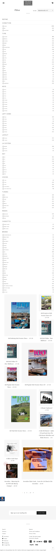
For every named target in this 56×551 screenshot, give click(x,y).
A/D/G (5, 165)
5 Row (5, 49)
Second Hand (6, 30)
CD (4, 81)
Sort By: (35, 10)
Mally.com (5, 264)
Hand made (6, 213)
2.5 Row (5, 57)
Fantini (5, 245)
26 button (5, 106)
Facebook (6, 536)
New (4, 28)
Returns (31, 529)
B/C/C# (5, 169)
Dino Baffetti (6, 241)
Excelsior (5, 243)
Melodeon (5, 38)
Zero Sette (5, 292)
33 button (5, 108)
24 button (5, 110)
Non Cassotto (6, 228)
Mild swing (6, 197)
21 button (5, 102)
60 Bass (5, 121)
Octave (5, 207)
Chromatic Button (7, 47)
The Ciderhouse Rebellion (8, 285)
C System (5, 140)
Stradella (5, 146)
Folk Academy (6, 249)
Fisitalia (5, 247)
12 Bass (5, 119)
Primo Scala (6, 275)
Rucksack (5, 53)
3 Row (5, 55)
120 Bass (5, 131)
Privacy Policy (32, 533)
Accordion (5, 36)
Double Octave (6, 205)
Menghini (5, 266)
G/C (4, 159)
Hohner (5, 260)
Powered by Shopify (33, 538)
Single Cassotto (6, 226)
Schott (5, 281)
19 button (5, 100)
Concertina (6, 40)
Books (5, 70)
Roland (5, 277)
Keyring (5, 72)
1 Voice (5, 180)
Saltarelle (5, 279)
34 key (5, 91)
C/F (4, 161)
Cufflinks (5, 79)
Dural (5, 218)
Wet (4, 201)
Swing (5, 199)
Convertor (5, 150)
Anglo (5, 62)
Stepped (5, 64)
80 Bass (5, 125)
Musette (5, 203)
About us (4, 531)
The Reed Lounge (7, 287)
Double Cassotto (6, 224)
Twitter (5, 538)
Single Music (6, 283)
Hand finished (6, 216)
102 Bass (5, 129)
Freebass (5, 148)
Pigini (5, 273)
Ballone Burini (6, 237)
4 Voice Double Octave (7, 188)
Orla (4, 270)
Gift (4, 68)
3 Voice (5, 184)
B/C (4, 163)
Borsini (5, 239)
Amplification (6, 83)
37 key (5, 95)
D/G (4, 157)
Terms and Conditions (34, 531)
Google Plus (7, 545)
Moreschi (5, 268)
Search (3, 529)
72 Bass (5, 123)
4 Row (5, 51)
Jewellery (5, 76)
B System (5, 138)
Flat (4, 66)
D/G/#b (5, 171)
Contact (4, 533)
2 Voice (5, 182)
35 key (5, 93)
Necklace (5, 74)
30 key (5, 89)
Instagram (6, 542)
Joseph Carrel (6, 262)
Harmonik (5, 256)
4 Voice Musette (6, 186)
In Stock (5, 26)
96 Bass (5, 127)
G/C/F (5, 167)
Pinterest (6, 540)
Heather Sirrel (6, 258)
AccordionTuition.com (7, 234)
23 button (5, 104)
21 (30, 492)
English (5, 43)
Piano (5, 45)
